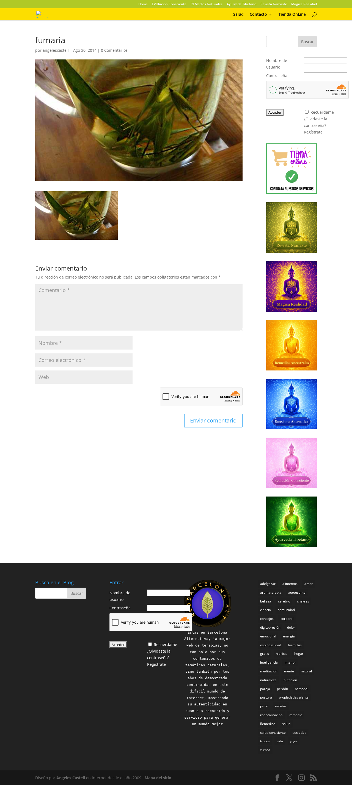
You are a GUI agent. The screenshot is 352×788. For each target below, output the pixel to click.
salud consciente (273, 732)
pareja (265, 688)
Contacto (258, 14)
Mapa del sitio (158, 777)
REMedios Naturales (206, 4)
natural (306, 671)
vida (280, 741)
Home (143, 4)
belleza (265, 601)
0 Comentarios (114, 50)
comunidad (286, 609)
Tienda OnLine (292, 14)
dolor (291, 627)
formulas (295, 645)
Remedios (267, 723)
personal (301, 688)
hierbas (281, 653)
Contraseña (276, 75)
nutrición (290, 680)
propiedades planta (294, 697)
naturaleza (268, 680)
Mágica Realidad (304, 4)
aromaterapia (270, 592)
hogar (298, 653)
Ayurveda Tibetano (241, 4)
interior (290, 662)
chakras (303, 601)
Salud (238, 14)
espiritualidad (270, 645)
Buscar (307, 41)
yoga (293, 741)
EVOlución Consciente (169, 4)
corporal (286, 618)
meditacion (268, 671)
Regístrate (313, 132)
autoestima (297, 592)
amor (308, 583)
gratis (264, 653)
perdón (282, 688)
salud (286, 723)
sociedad (299, 732)
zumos (265, 750)
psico (264, 706)
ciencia (265, 609)
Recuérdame (322, 112)
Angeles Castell (70, 777)
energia (289, 636)
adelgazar (268, 583)
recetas (281, 706)
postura (266, 697)
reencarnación (271, 715)
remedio (295, 715)
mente (289, 671)
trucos (265, 741)
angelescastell (56, 50)
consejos (267, 618)
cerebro (284, 601)
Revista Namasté (273, 4)
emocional (268, 636)
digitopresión (270, 627)
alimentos (290, 583)
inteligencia (269, 662)
